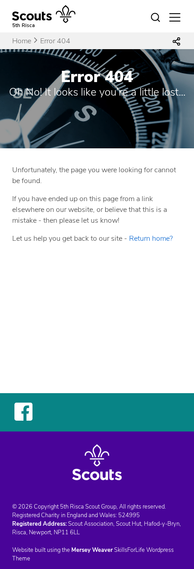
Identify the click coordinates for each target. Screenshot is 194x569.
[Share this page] (176, 41)
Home (21, 41)
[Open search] (155, 17)
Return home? (151, 238)
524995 (129, 515)
